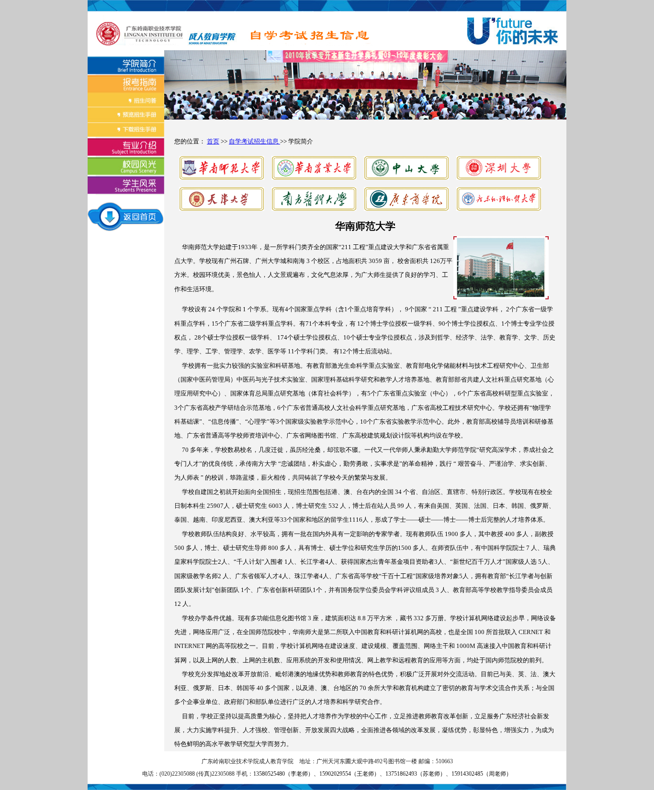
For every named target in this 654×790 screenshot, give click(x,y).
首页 (213, 141)
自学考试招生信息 (254, 141)
